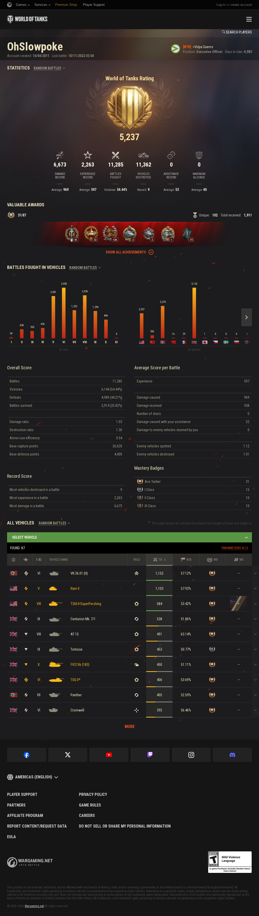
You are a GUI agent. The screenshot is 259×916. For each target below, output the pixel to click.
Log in (221, 5)
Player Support (22, 794)
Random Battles (47, 68)
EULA (11, 837)
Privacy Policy (93, 794)
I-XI (38, 560)
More (130, 726)
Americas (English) (33, 777)
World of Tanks (27, 19)
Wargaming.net (34, 906)
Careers (87, 815)
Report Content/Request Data (37, 826)
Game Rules (90, 805)
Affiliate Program (25, 815)
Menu (249, 19)
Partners (16, 805)
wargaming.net (30, 862)
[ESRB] (230, 862)
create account (241, 5)
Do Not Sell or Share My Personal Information (125, 826)
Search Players (239, 32)
